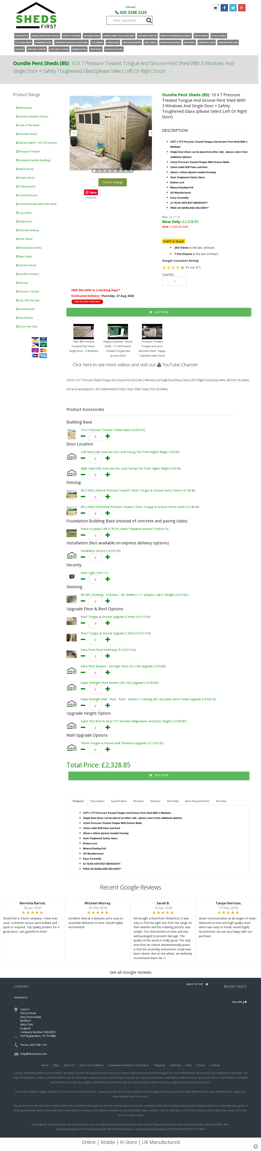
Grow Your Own (28, 326)
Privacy (201, 1065)
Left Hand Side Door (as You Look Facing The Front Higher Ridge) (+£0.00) (130, 452)
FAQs (188, 1065)
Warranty (173, 801)
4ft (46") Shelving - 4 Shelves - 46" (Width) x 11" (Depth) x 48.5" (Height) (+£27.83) (134, 595)
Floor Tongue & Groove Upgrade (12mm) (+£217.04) (116, 633)
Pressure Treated (29, 151)
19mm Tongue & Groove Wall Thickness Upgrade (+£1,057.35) (122, 743)
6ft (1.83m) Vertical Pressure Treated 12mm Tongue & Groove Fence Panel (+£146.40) (138, 490)
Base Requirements (197, 801)
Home (45, 1065)
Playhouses (25, 221)
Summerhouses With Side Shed (37, 204)
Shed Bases (25, 317)
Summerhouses (28, 195)
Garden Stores (27, 265)
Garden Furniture (28, 274)
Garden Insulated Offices (33, 116)
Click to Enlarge (113, 182)
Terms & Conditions (92, 1065)
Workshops (25, 107)
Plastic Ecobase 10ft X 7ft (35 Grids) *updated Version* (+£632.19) (124, 529)
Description (97, 801)
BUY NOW (161, 312)
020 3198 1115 (133, 12)
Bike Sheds (25, 256)
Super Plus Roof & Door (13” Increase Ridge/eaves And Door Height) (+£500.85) (134, 721)
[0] (215, 16)
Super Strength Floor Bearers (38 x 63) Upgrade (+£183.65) (120, 683)
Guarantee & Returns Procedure (129, 1065)
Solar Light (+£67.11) (94, 573)
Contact (215, 1065)
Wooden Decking (28, 230)
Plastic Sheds (26, 177)
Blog (56, 1065)
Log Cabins (25, 212)
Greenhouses (26, 309)
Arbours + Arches (28, 291)
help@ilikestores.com (33, 1054)
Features (78, 801)
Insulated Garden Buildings (34, 160)
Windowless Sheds (29, 247)
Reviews (138, 801)
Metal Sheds (26, 169)
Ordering (174, 1065)
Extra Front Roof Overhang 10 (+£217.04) (108, 650)
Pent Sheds (25, 239)
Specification (119, 801)
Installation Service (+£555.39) (101, 551)
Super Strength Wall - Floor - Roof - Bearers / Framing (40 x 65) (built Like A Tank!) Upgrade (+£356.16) (148, 699)
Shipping (159, 1065)
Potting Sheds (26, 186)
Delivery (155, 801)
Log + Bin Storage (29, 300)
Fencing (23, 282)
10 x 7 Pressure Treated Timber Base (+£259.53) (113, 430)
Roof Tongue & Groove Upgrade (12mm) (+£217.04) (115, 617)
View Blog (238, 1002)
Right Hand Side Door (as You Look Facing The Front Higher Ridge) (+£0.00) (131, 468)
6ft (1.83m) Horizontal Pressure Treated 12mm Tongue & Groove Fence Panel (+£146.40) (140, 507)
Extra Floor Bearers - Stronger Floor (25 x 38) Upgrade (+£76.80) (123, 666)
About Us (69, 1065)
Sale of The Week (29, 125)
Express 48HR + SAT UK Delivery (37, 142)
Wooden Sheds (27, 134)
